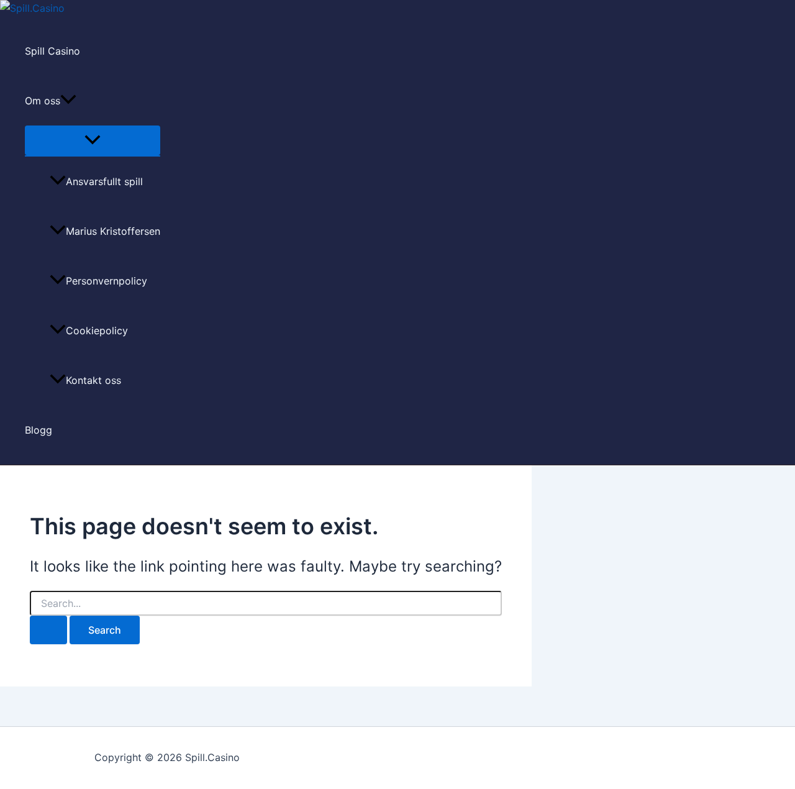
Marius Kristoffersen (113, 231)
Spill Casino (52, 51)
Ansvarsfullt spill (104, 181)
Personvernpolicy (106, 281)
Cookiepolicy (97, 330)
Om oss (42, 100)
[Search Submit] (48, 630)
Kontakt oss (93, 380)
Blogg (38, 430)
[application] (68, 100)
